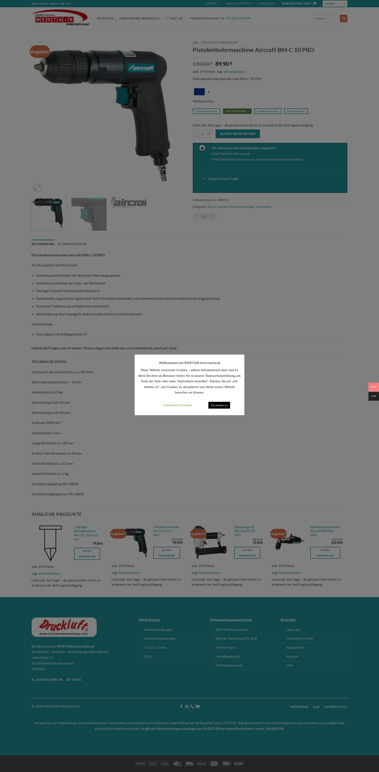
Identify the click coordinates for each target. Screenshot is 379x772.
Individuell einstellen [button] (177, 405)
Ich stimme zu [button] (219, 405)
